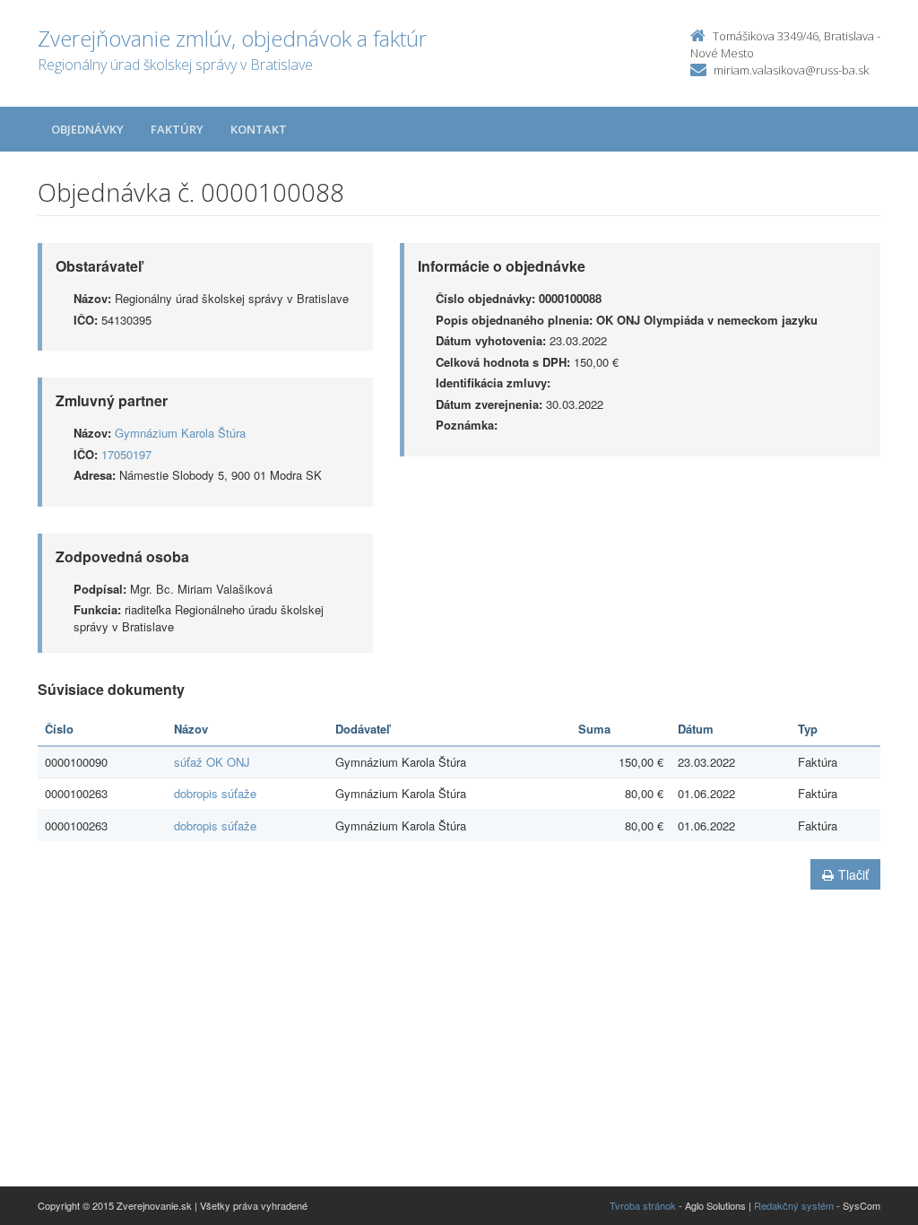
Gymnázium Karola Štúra (180, 432)
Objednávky (87, 129)
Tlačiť (853, 874)
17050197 (126, 454)
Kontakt (258, 129)
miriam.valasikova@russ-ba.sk (791, 70)
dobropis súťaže (215, 793)
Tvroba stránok (643, 1205)
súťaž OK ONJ (212, 761)
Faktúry (177, 129)
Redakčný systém (794, 1205)
